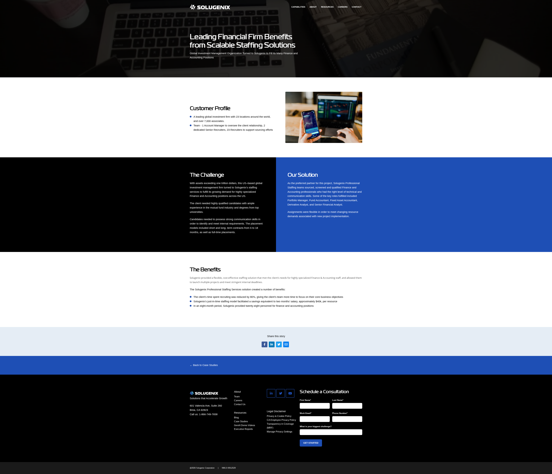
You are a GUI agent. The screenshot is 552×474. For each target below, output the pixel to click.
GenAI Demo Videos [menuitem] (244, 425)
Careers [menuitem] (238, 400)
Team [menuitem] (237, 396)
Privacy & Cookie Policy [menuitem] (279, 416)
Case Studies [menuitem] (241, 421)
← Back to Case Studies (204, 365)
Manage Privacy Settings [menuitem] (279, 431)
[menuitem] (298, 7)
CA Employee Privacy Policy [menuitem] (281, 420)
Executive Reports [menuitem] (243, 429)
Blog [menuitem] (236, 417)
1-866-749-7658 (208, 414)
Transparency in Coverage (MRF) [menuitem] (280, 426)
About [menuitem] (237, 391)
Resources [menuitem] (240, 412)
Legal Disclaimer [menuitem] (276, 411)
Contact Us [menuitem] (239, 404)
